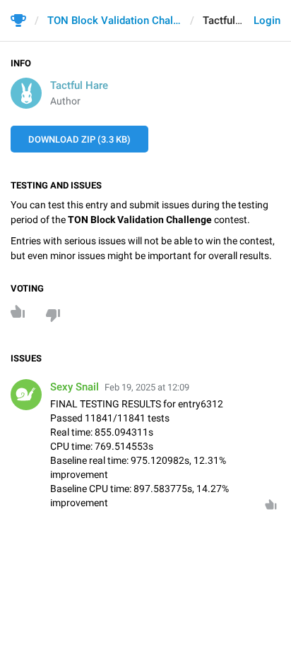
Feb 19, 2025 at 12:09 (147, 387)
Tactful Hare (79, 85)
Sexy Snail (74, 387)
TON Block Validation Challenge (114, 20)
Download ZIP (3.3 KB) (79, 139)
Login (267, 20)
